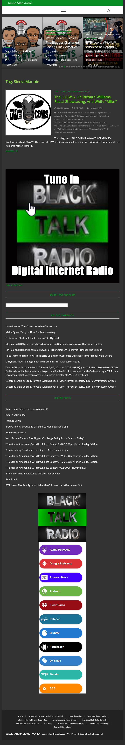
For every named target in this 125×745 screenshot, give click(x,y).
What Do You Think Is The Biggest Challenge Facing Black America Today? (62, 44)
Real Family (12, 479)
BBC (59, 112)
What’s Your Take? (15, 414)
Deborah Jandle (14, 380)
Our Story (48, 723)
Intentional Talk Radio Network (94, 720)
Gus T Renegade (78, 116)
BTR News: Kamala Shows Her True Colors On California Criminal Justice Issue (60, 349)
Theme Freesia (59, 734)
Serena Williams (70, 126)
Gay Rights (65, 116)
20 (106, 66)
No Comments (30, 60)
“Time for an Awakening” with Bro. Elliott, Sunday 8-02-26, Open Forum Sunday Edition (51, 444)
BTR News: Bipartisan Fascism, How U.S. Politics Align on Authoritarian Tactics (60, 343)
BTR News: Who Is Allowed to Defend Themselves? (100, 46)
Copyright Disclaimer (62, 727)
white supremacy (67, 132)
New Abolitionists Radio (97, 716)
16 (96, 66)
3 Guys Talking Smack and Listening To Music (58, 31)
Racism (86, 122)
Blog (7, 46)
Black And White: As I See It (74, 112)
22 (111, 66)
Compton (99, 112)
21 (108, 66)
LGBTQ (64, 122)
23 (113, 66)
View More (12, 65)
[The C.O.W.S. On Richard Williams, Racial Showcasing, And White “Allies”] (28, 112)
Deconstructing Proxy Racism (64, 720)
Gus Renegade (62, 108)
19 (103, 66)
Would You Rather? (19, 51)
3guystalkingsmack (17, 56)
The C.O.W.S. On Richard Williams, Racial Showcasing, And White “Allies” (85, 99)
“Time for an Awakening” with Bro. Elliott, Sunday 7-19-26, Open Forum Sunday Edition (51, 461)
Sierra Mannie (84, 126)
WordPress (71, 734)
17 (98, 66)
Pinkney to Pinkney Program (27, 723)
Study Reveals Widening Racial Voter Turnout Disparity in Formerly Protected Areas (71, 380)
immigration (91, 116)
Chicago (90, 112)
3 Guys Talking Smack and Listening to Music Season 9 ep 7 (37, 450)
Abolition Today (75, 716)
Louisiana (72, 122)
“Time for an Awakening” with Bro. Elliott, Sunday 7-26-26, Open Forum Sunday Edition (51, 455)
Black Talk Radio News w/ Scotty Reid (39, 338)
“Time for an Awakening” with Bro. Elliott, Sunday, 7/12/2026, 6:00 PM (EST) (46, 467)
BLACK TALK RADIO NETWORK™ (23, 733)
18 (101, 66)
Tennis (105, 126)
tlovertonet (12, 326)
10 (81, 66)
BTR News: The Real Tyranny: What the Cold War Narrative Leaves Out (44, 485)
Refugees (94, 122)
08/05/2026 (52, 60)
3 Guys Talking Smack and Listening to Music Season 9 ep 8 (37, 426)
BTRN (100, 37)
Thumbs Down (13, 420)
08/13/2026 (12, 60)
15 (94, 66)
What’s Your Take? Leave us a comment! (27, 408)
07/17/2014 (78, 108)
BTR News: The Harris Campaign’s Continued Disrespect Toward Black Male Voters (67, 355)
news (80, 122)
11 (84, 66)
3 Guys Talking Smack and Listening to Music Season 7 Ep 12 (48, 361)
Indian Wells (67, 119)
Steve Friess (96, 126)
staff (91, 56)
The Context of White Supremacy (72, 91)
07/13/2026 (103, 56)
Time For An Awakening (42, 332)
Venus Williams (96, 129)
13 (89, 66)
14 (91, 66)
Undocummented (81, 129)
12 (86, 66)
